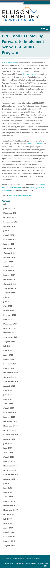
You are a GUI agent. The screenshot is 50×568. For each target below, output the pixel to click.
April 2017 (8, 527)
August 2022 (9, 292)
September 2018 (10, 474)
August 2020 (9, 385)
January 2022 (9, 319)
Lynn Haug (12, 196)
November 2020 (10, 372)
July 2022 (7, 297)
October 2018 (9, 470)
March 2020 (8, 408)
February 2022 (9, 314)
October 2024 (9, 217)
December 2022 (10, 279)
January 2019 (9, 461)
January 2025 (9, 208)
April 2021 (8, 354)
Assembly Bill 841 (10, 62)
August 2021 (9, 341)
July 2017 (7, 518)
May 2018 (7, 492)
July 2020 (7, 390)
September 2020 (10, 381)
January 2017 (9, 541)
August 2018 (9, 479)
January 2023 (9, 275)
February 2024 (9, 239)
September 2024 (10, 221)
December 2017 (10, 505)
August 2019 (9, 439)
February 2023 (9, 270)
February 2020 (9, 412)
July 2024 (7, 230)
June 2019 (7, 447)
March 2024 (8, 235)
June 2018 (7, 487)
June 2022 (7, 301)
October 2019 (9, 430)
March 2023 (8, 266)
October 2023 (9, 252)
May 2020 (7, 399)
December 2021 (10, 323)
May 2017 (7, 523)
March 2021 (8, 359)
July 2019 (7, 443)
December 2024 (10, 212)
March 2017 (8, 532)
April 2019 (8, 452)
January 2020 (9, 416)
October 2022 (9, 283)
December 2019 (10, 421)
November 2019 (10, 425)
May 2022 (7, 306)
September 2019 (10, 434)
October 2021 (9, 332)
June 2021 (7, 350)
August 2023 (9, 257)
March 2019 (8, 456)
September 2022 (10, 288)
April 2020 (8, 403)
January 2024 (9, 243)
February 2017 (9, 536)
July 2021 (7, 345)
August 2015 (9, 545)
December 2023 (10, 248)
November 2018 (10, 465)
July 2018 (7, 483)
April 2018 (8, 496)
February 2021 (9, 363)
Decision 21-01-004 (30, 74)
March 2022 (8, 310)
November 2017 (10, 510)
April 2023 (8, 261)
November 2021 (10, 328)
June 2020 (7, 394)
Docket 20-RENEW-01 (35, 144)
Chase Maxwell (25, 196)
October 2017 (9, 514)
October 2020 (9, 377)
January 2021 (9, 368)
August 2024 (9, 226)
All (4, 204)
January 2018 (9, 501)
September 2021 (10, 337)
